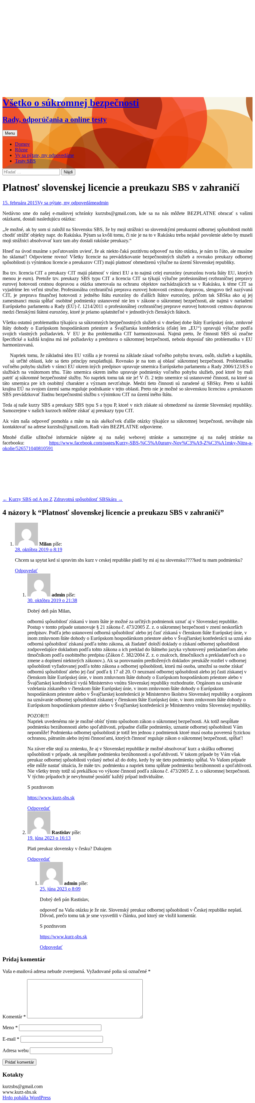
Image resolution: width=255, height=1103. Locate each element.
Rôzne (21, 149)
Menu (10, 133)
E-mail (10, 1039)
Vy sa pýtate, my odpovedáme (44, 155)
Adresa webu (15, 1050)
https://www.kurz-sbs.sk (51, 797)
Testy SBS (25, 160)
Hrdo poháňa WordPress (26, 1097)
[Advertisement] (127, 47)
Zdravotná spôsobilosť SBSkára (88, 499)
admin (102, 202)
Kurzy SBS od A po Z (27, 499)
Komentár (14, 1016)
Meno (10, 1027)
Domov (22, 144)
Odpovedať (26, 570)
